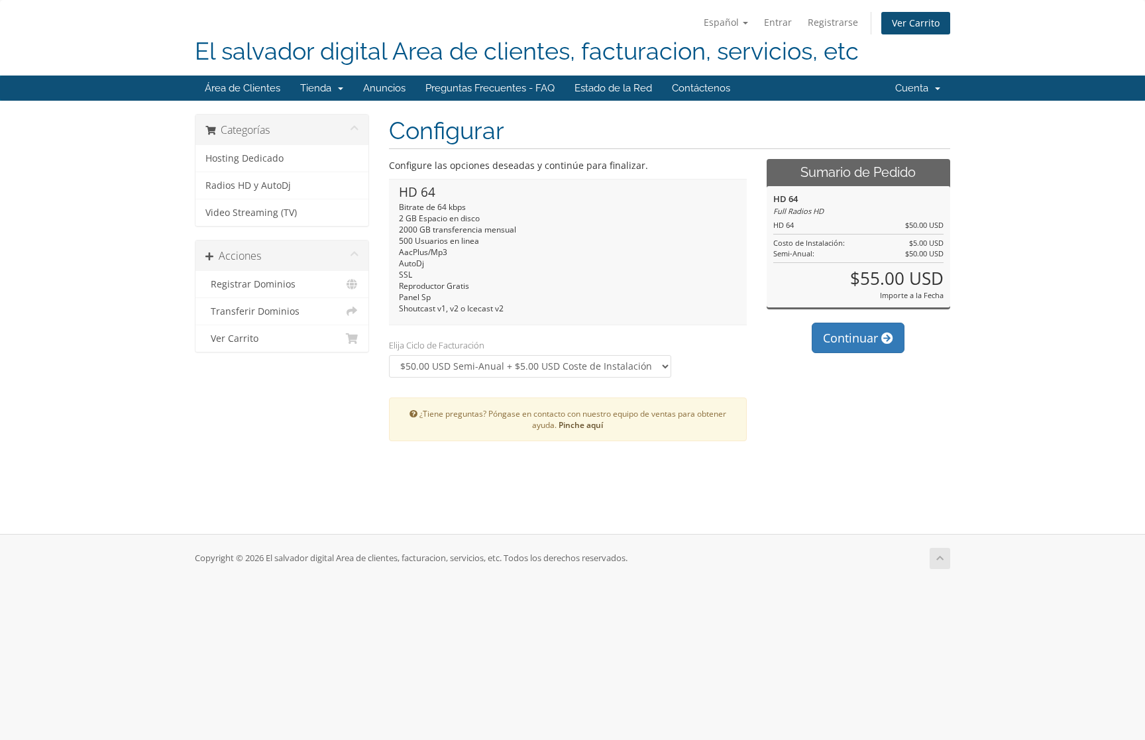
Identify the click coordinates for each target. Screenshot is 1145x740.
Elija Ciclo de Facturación (436, 345)
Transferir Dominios (252, 311)
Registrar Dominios (250, 284)
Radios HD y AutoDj (248, 185)
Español (722, 22)
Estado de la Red (613, 88)
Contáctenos (701, 88)
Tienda (318, 88)
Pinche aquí (581, 424)
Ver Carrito (916, 23)
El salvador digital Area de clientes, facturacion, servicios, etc (527, 51)
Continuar (852, 338)
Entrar (778, 22)
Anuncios (384, 88)
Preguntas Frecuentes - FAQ (490, 88)
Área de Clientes (242, 88)
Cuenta (914, 88)
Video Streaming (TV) (251, 213)
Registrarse (833, 22)
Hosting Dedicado (244, 158)
